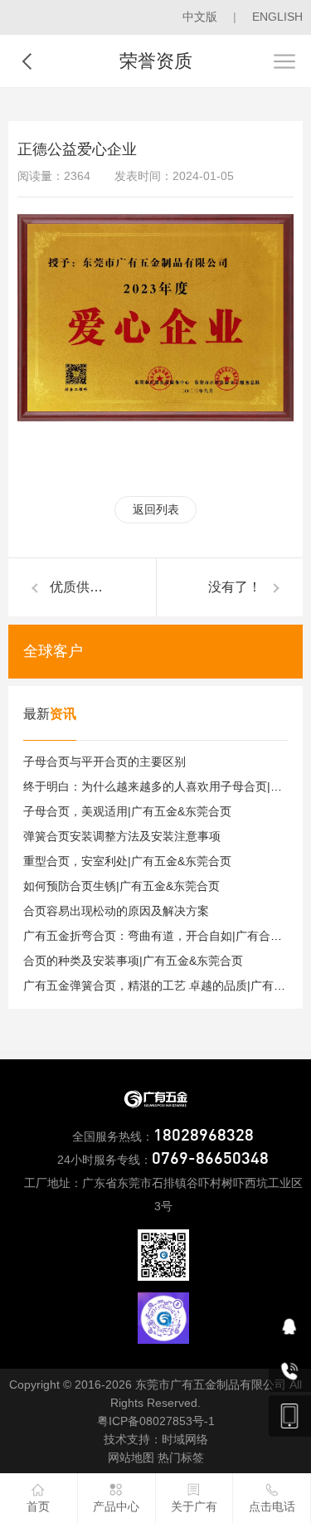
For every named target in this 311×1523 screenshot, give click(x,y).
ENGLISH (277, 16)
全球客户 (53, 651)
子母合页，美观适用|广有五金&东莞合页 (127, 811)
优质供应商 (83, 587)
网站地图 (131, 1457)
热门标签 (181, 1457)
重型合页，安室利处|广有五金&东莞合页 (127, 861)
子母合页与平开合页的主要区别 (104, 761)
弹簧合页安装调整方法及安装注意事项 (122, 836)
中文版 (199, 16)
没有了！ (234, 587)
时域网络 (185, 1439)
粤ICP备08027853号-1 (156, 1421)
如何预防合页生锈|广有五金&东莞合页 (121, 886)
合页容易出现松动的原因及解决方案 (116, 910)
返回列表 (156, 509)
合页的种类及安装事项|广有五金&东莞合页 (133, 960)
